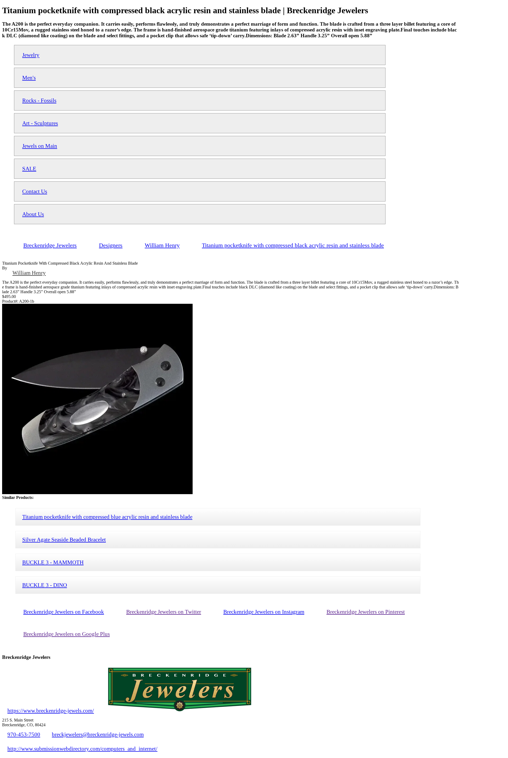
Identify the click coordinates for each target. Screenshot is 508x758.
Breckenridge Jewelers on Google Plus (66, 634)
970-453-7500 (23, 734)
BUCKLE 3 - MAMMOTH (53, 562)
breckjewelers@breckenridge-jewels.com (98, 734)
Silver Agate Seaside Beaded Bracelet (64, 539)
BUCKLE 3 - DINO (44, 585)
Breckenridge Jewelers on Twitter (163, 612)
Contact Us (34, 191)
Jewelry (30, 55)
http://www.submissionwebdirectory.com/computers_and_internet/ (82, 749)
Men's (29, 78)
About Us (33, 214)
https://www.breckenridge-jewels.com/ (50, 711)
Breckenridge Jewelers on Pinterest (365, 612)
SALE (29, 169)
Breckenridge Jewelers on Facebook (63, 612)
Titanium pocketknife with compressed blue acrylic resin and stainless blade (107, 517)
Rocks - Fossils (39, 100)
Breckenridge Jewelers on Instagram (263, 612)
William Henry (29, 273)
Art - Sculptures (40, 123)
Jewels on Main (39, 146)
